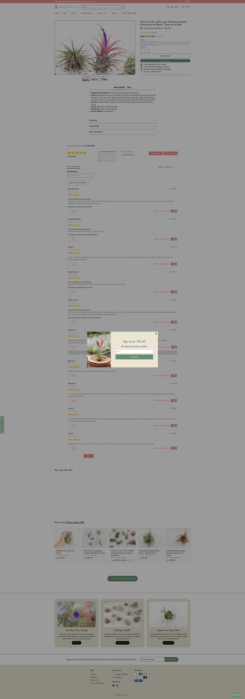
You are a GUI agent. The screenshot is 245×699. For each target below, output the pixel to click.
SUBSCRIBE (134, 357)
